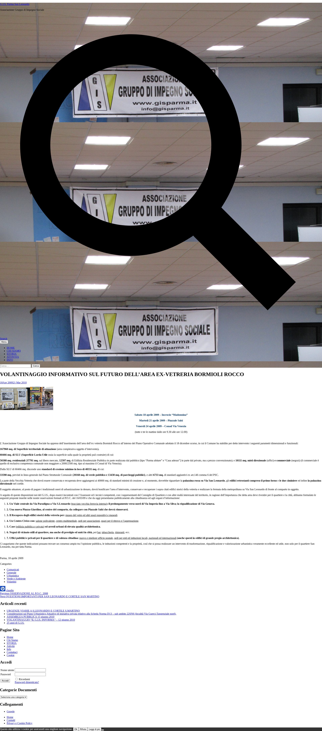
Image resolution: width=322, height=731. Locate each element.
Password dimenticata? (27, 682)
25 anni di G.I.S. (15, 622)
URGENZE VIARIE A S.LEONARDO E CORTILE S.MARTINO (43, 610)
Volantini (11, 581)
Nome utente (7, 670)
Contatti (11, 720)
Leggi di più (94, 729)
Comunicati (13, 569)
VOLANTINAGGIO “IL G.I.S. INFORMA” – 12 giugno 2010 (41, 619)
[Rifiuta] (102, 729)
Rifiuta (83, 729)
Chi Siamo (12, 640)
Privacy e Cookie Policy (19, 723)
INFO (10, 359)
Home (10, 637)
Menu (4, 342)
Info (9, 649)
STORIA (12, 353)
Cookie (10, 655)
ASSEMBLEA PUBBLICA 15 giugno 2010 (30, 616)
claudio (10, 590)
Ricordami (24, 679)
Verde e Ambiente (16, 578)
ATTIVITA (13, 356)
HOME (11, 347)
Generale (11, 572)
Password (6, 674)
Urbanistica (13, 575)
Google (11, 711)
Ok (75, 729)
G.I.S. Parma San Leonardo (14, 4)
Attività (11, 646)
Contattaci (12, 652)
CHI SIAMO (14, 350)
